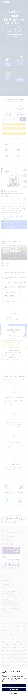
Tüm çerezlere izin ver (14, 686)
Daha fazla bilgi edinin (7, 682)
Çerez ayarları (14, 693)
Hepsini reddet (14, 689)
